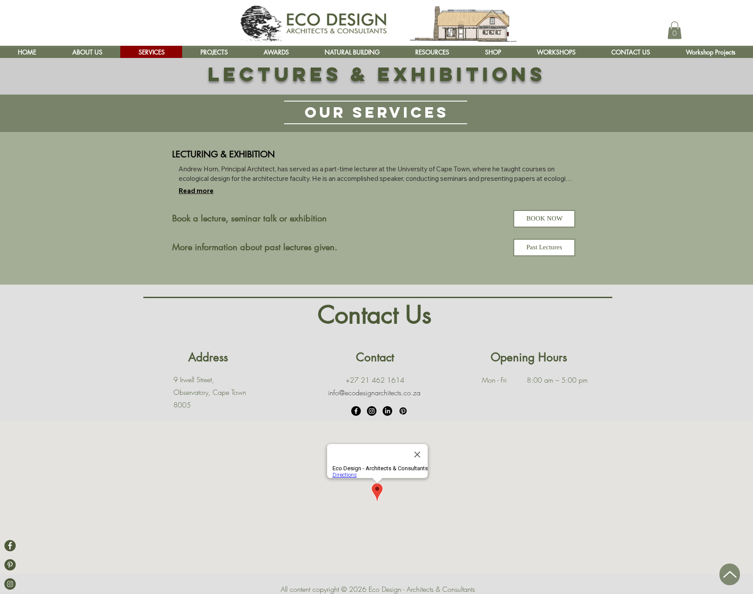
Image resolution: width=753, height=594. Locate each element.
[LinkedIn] (387, 411)
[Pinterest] (403, 411)
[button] (674, 30)
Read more (196, 191)
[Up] (729, 574)
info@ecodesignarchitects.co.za (374, 392)
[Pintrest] (10, 564)
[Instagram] (371, 411)
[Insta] (10, 584)
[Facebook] (10, 545)
